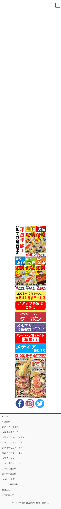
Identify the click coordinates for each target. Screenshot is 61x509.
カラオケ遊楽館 (9, 474)
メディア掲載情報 (10, 484)
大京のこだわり (9, 468)
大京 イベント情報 (10, 427)
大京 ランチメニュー (11, 458)
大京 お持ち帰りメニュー (13, 453)
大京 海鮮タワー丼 (10, 432)
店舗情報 (6, 421)
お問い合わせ (8, 495)
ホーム (5, 416)
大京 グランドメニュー (12, 442)
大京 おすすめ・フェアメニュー (16, 437)
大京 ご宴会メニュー (11, 463)
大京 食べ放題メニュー (12, 448)
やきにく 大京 (8, 479)
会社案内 (6, 490)
